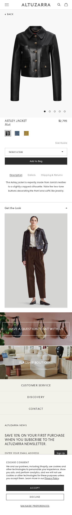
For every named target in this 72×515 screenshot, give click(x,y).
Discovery (36, 397)
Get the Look (13, 208)
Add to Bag (36, 161)
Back (10, 14)
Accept (35, 487)
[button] (44, 111)
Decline (35, 496)
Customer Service (36, 385)
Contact (36, 409)
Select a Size (16, 151)
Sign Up (61, 453)
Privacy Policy (52, 478)
